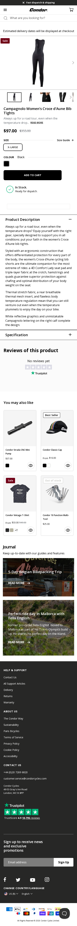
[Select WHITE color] (49, 465)
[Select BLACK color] (7, 465)
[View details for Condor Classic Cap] (57, 440)
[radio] (13, 147)
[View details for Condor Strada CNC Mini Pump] (20, 440)
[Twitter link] (18, 881)
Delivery (8, 690)
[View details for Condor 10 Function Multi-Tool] (57, 506)
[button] (73, 63)
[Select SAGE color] (11, 530)
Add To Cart (32, 175)
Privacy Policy (11, 743)
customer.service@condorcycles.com (25, 778)
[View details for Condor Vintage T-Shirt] (20, 506)
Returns (8, 696)
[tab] (38, 3)
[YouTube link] (33, 881)
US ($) (12, 893)
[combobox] (41, 18)
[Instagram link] (47, 881)
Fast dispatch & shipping (40, 2)
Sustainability (11, 724)
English (26, 893)
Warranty (9, 702)
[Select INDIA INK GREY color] (7, 530)
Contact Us (10, 677)
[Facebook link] (5, 881)
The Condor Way (13, 718)
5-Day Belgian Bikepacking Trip (35, 571)
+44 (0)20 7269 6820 (16, 772)
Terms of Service (13, 737)
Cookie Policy (11, 750)
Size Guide (63, 140)
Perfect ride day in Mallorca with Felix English (36, 615)
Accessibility (10, 756)
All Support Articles (14, 683)
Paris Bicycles (11, 731)
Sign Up (63, 862)
